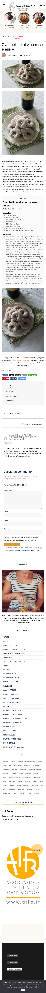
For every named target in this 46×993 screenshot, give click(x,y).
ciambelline (10, 392)
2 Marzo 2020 (6, 36)
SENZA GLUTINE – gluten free (13, 747)
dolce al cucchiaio (14, 777)
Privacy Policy (13, 955)
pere (4, 789)
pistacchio (21, 789)
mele (34, 781)
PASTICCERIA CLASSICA (12, 710)
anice (11, 387)
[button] (4, 5)
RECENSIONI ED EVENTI (12, 722)
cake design (18, 766)
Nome (6, 511)
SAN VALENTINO (9, 743)
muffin (41, 781)
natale (4, 785)
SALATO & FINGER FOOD (12, 739)
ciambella (14, 770)
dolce (4, 777)
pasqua (25, 785)
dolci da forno (11, 396)
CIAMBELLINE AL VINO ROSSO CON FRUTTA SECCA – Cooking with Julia (23, 437)
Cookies (13, 773)
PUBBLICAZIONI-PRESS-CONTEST (15, 718)
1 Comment (26, 55)
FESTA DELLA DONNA (11, 678)
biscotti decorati (30, 762)
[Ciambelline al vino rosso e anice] (23, 74)
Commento (8, 490)
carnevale (27, 766)
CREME (6, 665)
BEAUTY (6, 641)
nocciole (11, 785)
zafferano (22, 793)
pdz (42, 785)
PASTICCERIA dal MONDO (12, 714)
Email (6, 520)
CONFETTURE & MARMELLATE (14, 661)
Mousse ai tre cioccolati (12, 413)
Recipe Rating (9, 485)
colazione (5, 773)
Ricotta (38, 789)
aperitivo (5, 762)
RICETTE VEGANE (9, 731)
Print (24, 198)
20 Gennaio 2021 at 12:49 (11, 445)
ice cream (12, 781)
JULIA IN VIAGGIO (9, 690)
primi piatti (30, 789)
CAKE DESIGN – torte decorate (13, 653)
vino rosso (11, 400)
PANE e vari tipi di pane (11, 702)
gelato (4, 781)
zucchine (36, 793)
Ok (23, 990)
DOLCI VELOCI (8, 670)
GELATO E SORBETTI (10, 682)
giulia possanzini (12, 55)
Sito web (7, 529)
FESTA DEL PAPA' (9, 674)
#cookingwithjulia (30, 363)
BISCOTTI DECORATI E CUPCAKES (15, 649)
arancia (13, 762)
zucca (29, 793)
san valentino (7, 793)
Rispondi (7, 443)
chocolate (36, 766)
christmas (6, 770)
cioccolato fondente (35, 770)
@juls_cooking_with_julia (20, 360)
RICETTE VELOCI (9, 735)
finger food (36, 777)
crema (21, 773)
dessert (35, 773)
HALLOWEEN (7, 686)
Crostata (28, 773)
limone (20, 781)
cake (9, 766)
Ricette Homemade (9, 727)
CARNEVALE (7, 657)
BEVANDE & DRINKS (10, 645)
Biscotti (20, 762)
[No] (43, 986)
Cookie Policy (13, 962)
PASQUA (6, 706)
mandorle (27, 781)
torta (14, 793)
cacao (40, 762)
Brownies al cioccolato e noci (32, 424)
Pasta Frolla (34, 785)
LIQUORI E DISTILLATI (11, 694)
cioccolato (23, 770)
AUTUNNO (7, 637)
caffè (4, 766)
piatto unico (11, 789)
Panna (19, 785)
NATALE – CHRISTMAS (11, 698)
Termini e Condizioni (15, 969)
